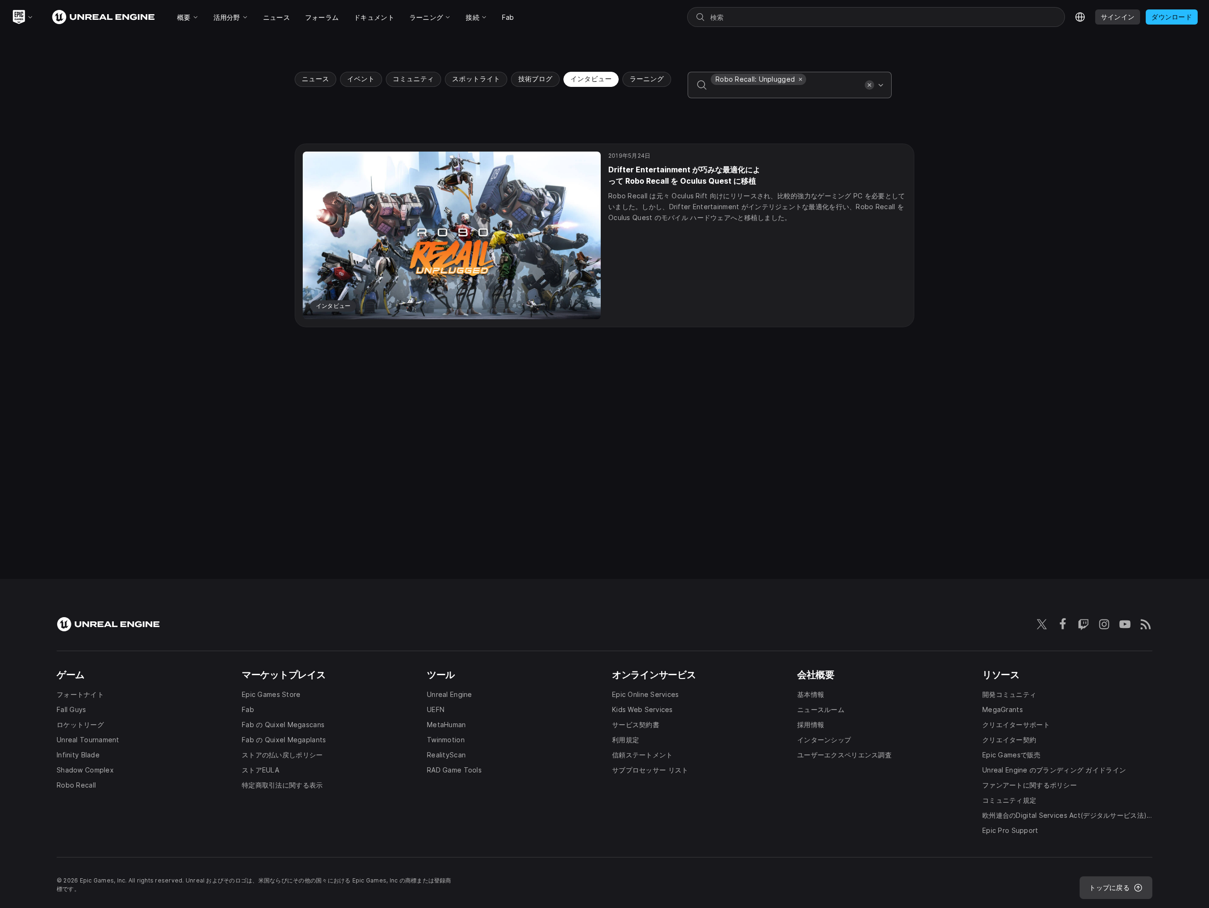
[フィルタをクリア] (869, 85)
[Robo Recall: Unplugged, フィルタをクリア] (800, 79)
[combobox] (786, 91)
